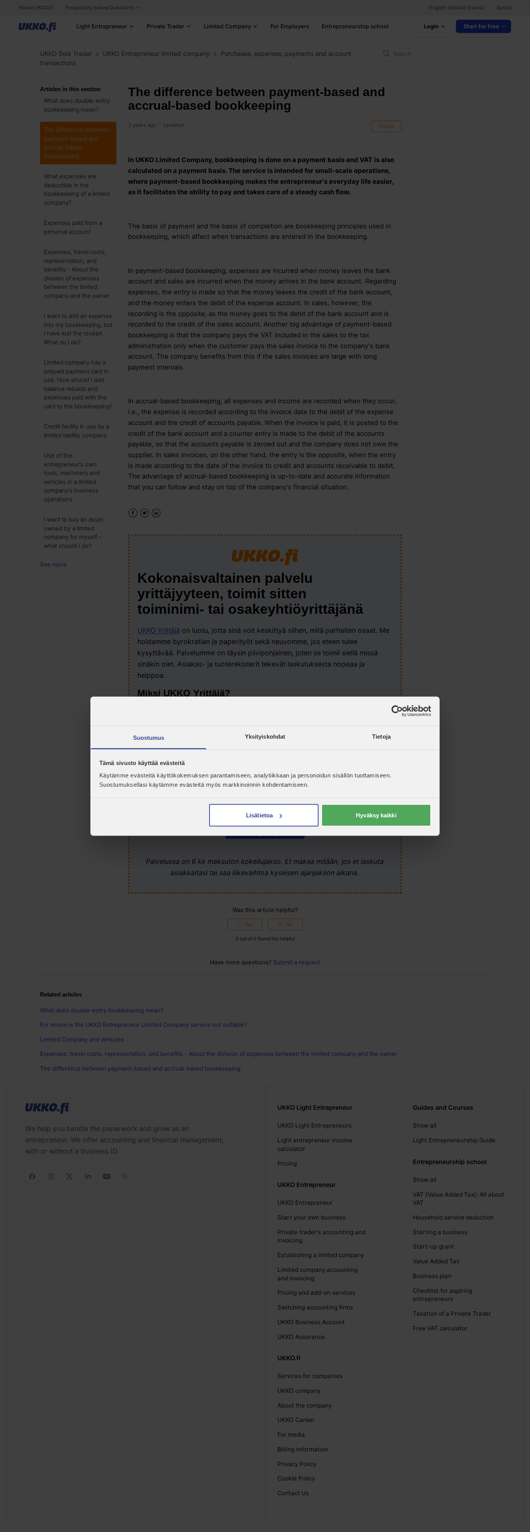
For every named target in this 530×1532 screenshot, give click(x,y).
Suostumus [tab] (149, 737)
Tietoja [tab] (381, 736)
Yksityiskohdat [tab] (265, 736)
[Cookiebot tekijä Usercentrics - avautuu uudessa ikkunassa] (397, 711)
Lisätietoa (259, 815)
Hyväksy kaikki (376, 815)
